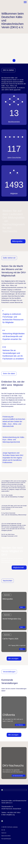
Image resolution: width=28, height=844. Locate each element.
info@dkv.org (10, 814)
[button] (25, 2)
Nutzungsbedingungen (6, 838)
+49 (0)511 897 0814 (13, 812)
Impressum (3, 832)
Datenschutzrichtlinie (5, 835)
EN (2, 830)
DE (4, 830)
